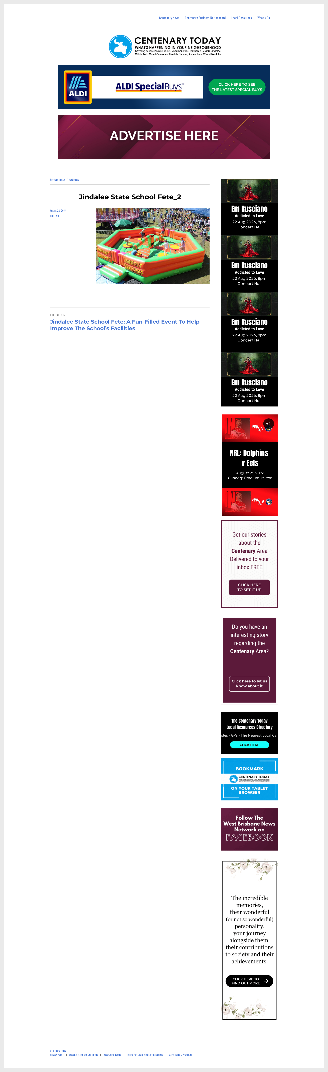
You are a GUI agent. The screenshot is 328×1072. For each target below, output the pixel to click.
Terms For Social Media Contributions (145, 1054)
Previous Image (57, 179)
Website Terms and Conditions (83, 1054)
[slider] (253, 512)
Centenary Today (58, 1050)
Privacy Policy (56, 1054)
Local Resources (241, 17)
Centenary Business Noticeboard (205, 17)
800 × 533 (55, 216)
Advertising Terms (112, 1054)
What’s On (263, 17)
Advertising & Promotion (180, 1054)
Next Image (74, 179)
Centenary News (169, 17)
